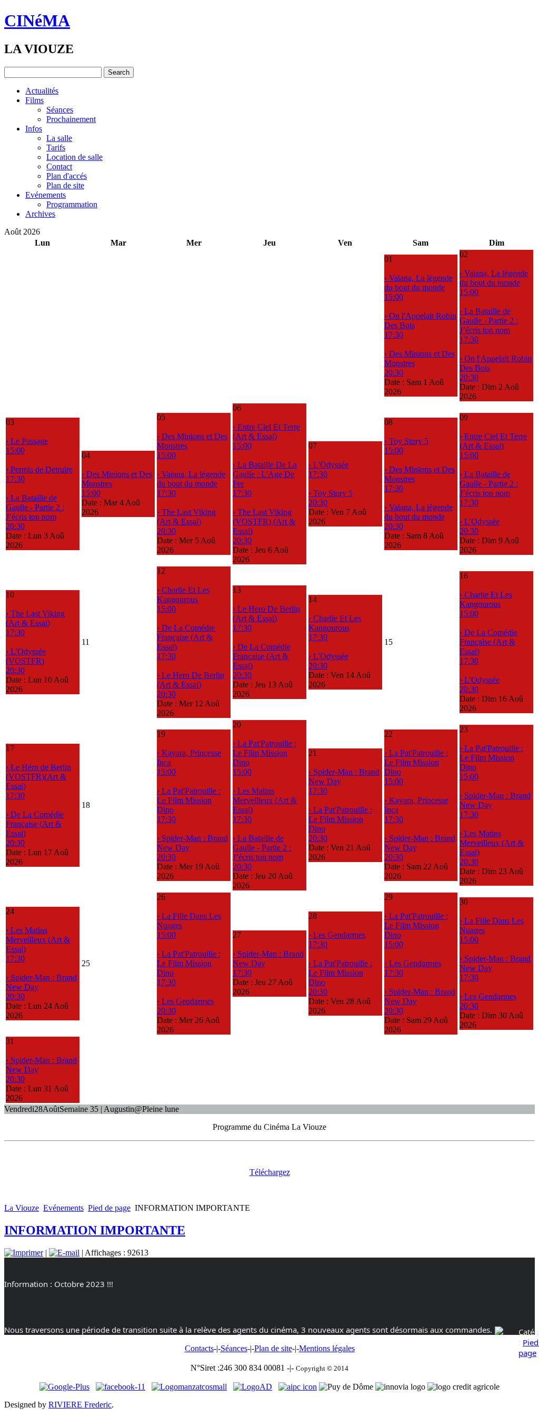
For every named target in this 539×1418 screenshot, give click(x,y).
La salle (59, 138)
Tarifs (55, 147)
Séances (59, 109)
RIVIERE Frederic (80, 1404)
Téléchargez (269, 1172)
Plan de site (65, 185)
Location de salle (74, 157)
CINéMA (37, 20)
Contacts (199, 1348)
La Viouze (21, 1207)
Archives (40, 213)
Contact (59, 166)
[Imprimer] (23, 1252)
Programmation (71, 204)
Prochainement (71, 119)
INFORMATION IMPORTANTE (94, 1230)
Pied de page (109, 1207)
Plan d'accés (66, 175)
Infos (33, 128)
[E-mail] (64, 1252)
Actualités (41, 90)
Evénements (45, 194)
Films (34, 100)
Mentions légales (327, 1348)
